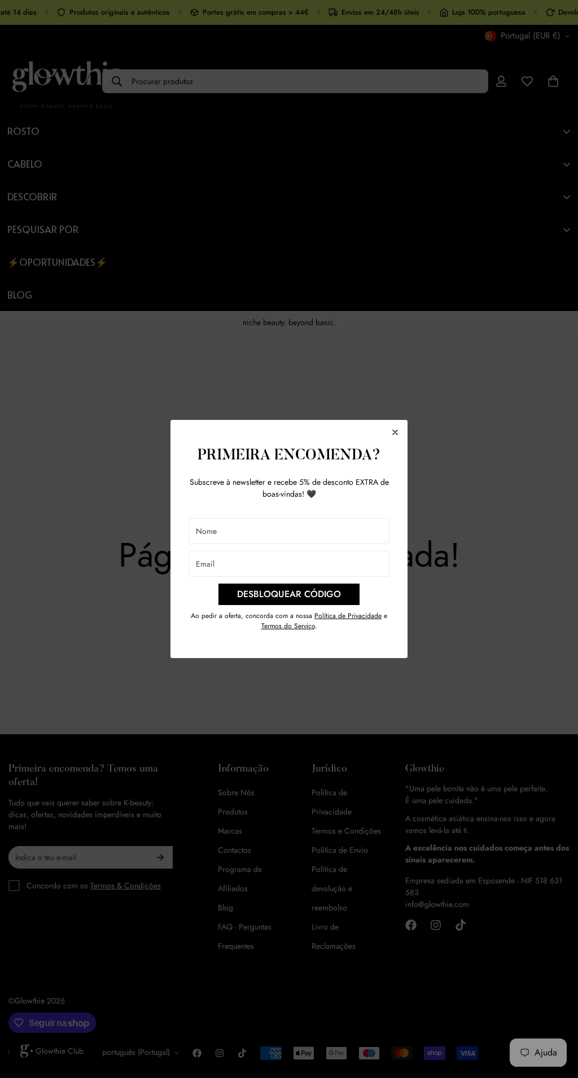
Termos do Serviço (288, 626)
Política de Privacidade (348, 616)
